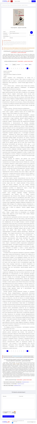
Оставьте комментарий (18, 356)
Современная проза (15, 33)
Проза (11, 33)
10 (25, 68)
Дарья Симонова (12, 31)
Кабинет (33, 1)
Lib (5, 1)
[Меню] (12, 1)
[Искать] (29, 1)
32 (29, 68)
